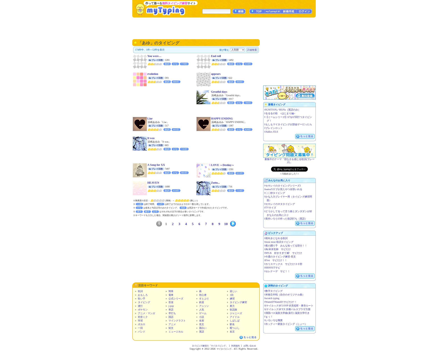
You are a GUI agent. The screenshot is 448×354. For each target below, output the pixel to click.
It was (151, 138)
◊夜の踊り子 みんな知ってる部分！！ (285, 245)
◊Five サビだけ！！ (275, 260)
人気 (201, 309)
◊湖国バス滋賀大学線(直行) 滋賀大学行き (287, 313)
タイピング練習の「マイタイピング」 (210, 346)
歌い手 (141, 298)
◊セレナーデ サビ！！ (277, 271)
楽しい (233, 291)
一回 (140, 328)
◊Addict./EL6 (271, 131)
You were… (154, 56)
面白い (202, 328)
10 (226, 224)
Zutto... (215, 182)
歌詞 (140, 291)
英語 (201, 331)
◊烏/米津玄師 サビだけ (277, 249)
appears (215, 73)
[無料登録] (289, 93)
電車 (171, 295)
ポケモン (143, 309)
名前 (201, 320)
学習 (140, 320)
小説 (201, 317)
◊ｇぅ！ (268, 316)
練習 (232, 298)
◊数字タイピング (273, 291)
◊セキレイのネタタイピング (279, 204)
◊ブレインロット (273, 128)
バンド (141, 331)
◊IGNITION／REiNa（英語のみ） (282, 109)
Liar (150, 118)
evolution (152, 73)
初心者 (202, 295)
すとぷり (204, 298)
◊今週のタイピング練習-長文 (280, 256)
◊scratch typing (271, 298)
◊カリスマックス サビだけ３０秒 (283, 264)
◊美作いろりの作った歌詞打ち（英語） (285, 218)
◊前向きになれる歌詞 (276, 238)
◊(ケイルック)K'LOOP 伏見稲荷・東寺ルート (288, 305)
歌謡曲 (233, 309)
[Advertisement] (224, 28)
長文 (201, 324)
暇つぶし (235, 328)
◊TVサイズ (270, 207)
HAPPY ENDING (222, 118)
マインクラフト (177, 320)
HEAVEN (153, 182)
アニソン (204, 306)
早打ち (172, 313)
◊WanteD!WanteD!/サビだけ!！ (280, 302)
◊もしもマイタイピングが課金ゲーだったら (288, 124)
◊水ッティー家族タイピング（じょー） (285, 324)
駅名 (232, 324)
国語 (171, 317)
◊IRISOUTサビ (272, 267)
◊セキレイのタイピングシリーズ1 (282, 185)
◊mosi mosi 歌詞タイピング (278, 242)
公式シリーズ (176, 298)
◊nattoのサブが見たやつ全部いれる (283, 189)
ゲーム (202, 313)
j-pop (171, 306)
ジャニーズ (236, 313)
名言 (232, 331)
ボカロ (141, 324)
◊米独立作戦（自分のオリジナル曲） (284, 294)
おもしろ (143, 295)
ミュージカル (176, 331)
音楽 (171, 302)
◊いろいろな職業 (273, 320)
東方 (232, 306)
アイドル (235, 317)
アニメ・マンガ (146, 313)
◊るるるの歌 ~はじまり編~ (279, 113)
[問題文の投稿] (289, 151)
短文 (171, 328)
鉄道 (201, 302)
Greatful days (219, 91)
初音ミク (143, 317)
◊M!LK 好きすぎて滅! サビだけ (283, 253)
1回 (231, 295)
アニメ (172, 324)
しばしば (235, 320)
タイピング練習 (238, 302)
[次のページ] (233, 223)
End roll (216, 56)
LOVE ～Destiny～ (222, 165)
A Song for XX (156, 164)
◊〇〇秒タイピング (274, 193)
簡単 (171, 291)
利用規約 (235, 346)
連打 (140, 306)
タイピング (144, 302)
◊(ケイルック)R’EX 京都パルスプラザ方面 (287, 309)
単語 (171, 309)
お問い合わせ (249, 346)
